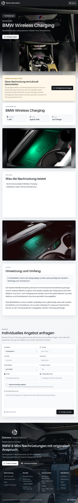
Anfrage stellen (11, 37)
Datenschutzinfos (11, 412)
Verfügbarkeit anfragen (63, 88)
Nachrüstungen (9, 16)
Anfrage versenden (66, 412)
